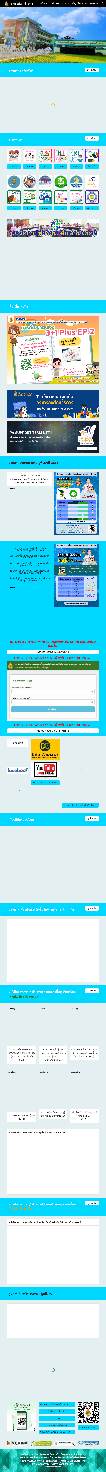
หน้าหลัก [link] (55, 3)
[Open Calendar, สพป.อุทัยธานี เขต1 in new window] (23, 750)
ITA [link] (64, 3)
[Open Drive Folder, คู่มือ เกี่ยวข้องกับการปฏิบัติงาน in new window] (93, 1306)
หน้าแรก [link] (44, 3)
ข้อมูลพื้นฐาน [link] (78, 3)
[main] (45, 71)
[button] (103, 4)
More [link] (93, 3)
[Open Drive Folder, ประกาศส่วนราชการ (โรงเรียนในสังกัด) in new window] (93, 1228)
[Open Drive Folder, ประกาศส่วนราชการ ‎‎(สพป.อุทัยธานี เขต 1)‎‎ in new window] (93, 1139)
